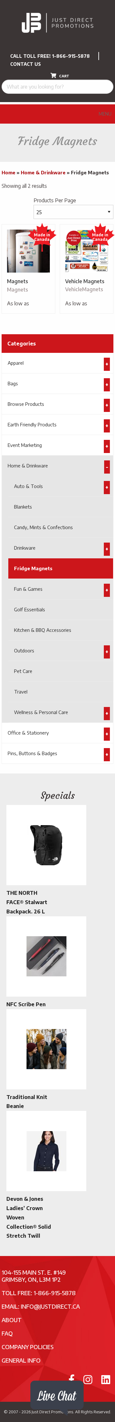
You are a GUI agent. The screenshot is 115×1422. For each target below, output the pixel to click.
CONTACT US (25, 64)
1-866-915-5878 (71, 56)
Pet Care (23, 671)
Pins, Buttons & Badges (32, 753)
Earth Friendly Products (32, 424)
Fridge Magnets (33, 568)
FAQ (7, 1333)
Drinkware (24, 548)
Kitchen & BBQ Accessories (42, 630)
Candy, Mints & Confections (43, 527)
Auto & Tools (28, 486)
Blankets (23, 507)
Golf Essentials (29, 609)
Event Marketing (25, 445)
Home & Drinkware (43, 172)
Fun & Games (28, 589)
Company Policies (28, 1346)
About (12, 1319)
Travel (20, 691)
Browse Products (26, 404)
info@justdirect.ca (50, 1306)
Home (8, 172)
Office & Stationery (28, 733)
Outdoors (24, 650)
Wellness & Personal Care (41, 712)
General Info (21, 1360)
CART (63, 76)
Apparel (16, 363)
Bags (13, 383)
